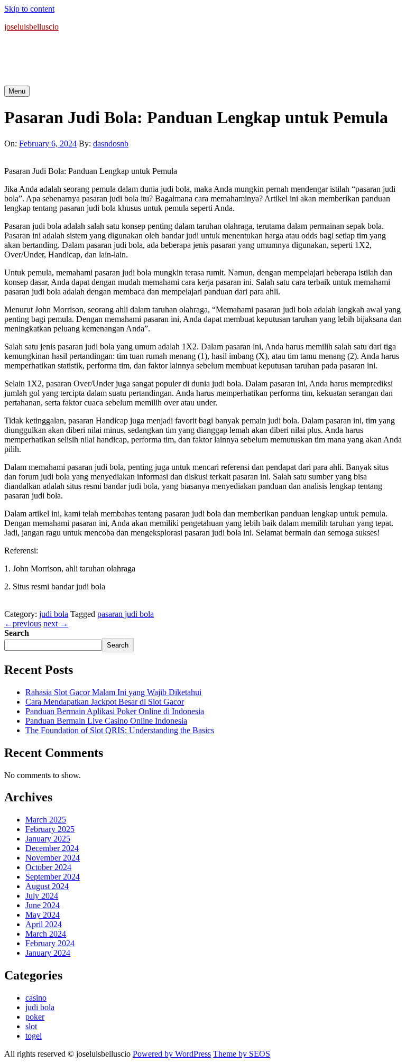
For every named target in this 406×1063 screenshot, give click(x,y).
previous (22, 623)
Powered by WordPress (172, 1053)
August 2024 (47, 886)
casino (36, 997)
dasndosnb (110, 143)
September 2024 (52, 876)
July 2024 (41, 895)
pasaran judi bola (125, 613)
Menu (16, 91)
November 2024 (52, 857)
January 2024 (47, 952)
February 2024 (50, 943)
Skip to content (29, 8)
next (55, 623)
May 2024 (42, 914)
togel (33, 1035)
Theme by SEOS (241, 1053)
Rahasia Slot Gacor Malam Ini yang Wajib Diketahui (113, 692)
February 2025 (50, 829)
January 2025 (47, 838)
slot (31, 1026)
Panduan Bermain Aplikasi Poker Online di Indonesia (114, 711)
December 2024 (52, 848)
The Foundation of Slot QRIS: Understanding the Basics (119, 730)
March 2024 (45, 933)
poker (34, 1016)
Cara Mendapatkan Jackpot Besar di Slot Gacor (104, 701)
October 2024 (48, 867)
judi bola (53, 613)
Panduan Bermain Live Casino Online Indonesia (106, 720)
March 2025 (45, 819)
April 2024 (43, 924)
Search (16, 632)
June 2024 (42, 905)
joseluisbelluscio (31, 26)
